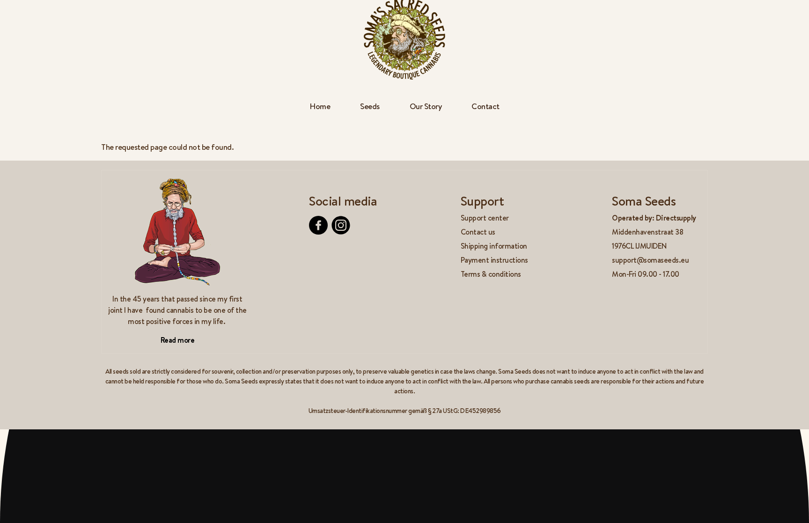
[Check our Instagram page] (340, 225)
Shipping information (494, 246)
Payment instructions (494, 260)
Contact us (478, 232)
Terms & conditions (491, 274)
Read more (178, 340)
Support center (485, 218)
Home (319, 106)
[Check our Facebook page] (318, 225)
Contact (485, 106)
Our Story (426, 106)
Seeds (370, 106)
